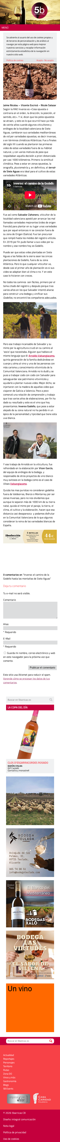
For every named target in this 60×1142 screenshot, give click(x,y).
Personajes (9, 1062)
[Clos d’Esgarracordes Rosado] (30, 734)
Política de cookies (14, 60)
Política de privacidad (14, 1132)
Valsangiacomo (18, 484)
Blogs (6, 1085)
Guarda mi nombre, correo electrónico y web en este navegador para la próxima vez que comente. (29, 657)
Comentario (9, 600)
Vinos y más (9, 1077)
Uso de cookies (11, 1139)
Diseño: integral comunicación (19, 1119)
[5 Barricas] (39, 11)
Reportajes (8, 1059)
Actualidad (8, 1055)
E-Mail (6, 638)
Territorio (7, 1066)
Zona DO (7, 1074)
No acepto (49, 60)
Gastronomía (9, 1081)
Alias (5, 624)
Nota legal (8, 1126)
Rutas (6, 1070)
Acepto (39, 60)
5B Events (8, 1088)
